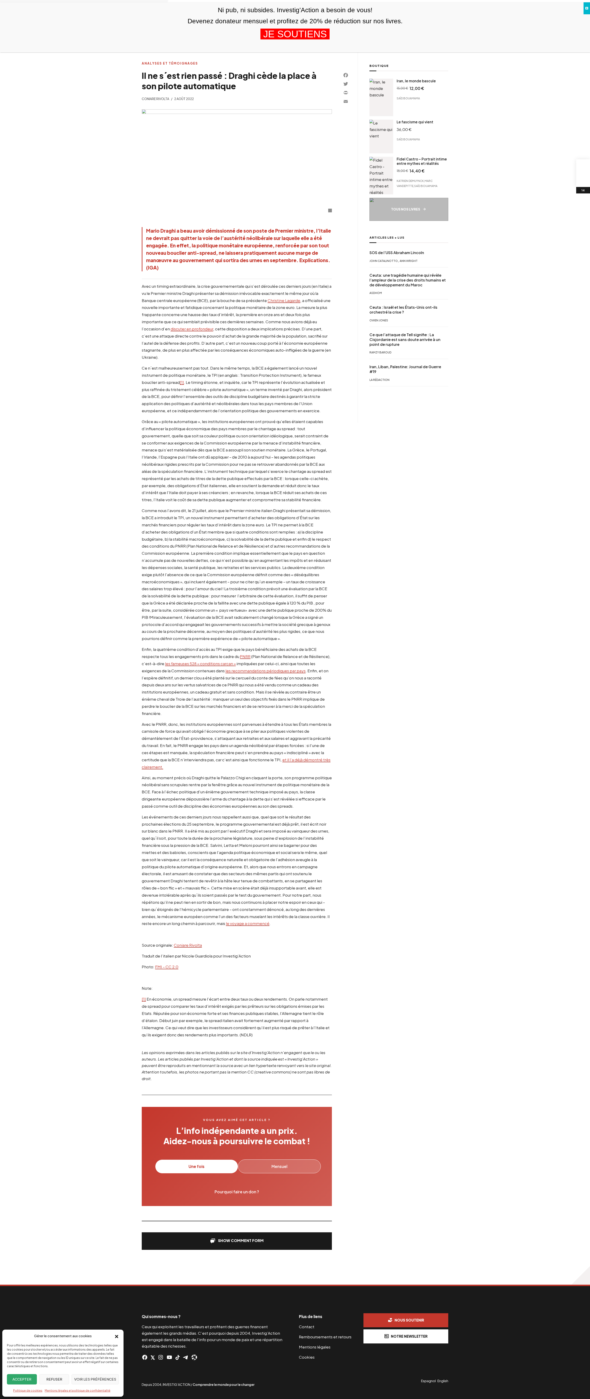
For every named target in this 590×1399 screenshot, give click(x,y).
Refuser (54, 1379)
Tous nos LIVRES (405, 209)
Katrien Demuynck (410, 180)
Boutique (379, 66)
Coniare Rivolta (155, 99)
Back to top (581, 1275)
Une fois (196, 1166)
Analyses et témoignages (170, 63)
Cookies (307, 1357)
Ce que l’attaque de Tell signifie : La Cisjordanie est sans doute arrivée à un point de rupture (404, 339)
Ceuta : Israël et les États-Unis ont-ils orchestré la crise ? (403, 310)
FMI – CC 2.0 (166, 966)
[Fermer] (587, 8)
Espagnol (428, 1381)
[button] (116, 1336)
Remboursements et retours (325, 1336)
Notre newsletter (409, 1336)
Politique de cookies (27, 1390)
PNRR (245, 656)
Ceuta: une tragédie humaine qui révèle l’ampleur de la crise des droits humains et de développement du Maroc (407, 280)
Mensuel (279, 1166)
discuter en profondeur (192, 328)
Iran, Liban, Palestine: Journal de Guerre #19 (405, 369)
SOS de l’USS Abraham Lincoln (396, 252)
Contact (306, 1326)
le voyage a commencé (247, 923)
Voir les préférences (95, 1379)
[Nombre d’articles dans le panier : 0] (583, 166)
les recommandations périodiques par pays (265, 670)
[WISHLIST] (583, 180)
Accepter (21, 1379)
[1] (182, 382)
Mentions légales (314, 1346)
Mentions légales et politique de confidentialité (77, 1390)
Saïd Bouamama (408, 98)
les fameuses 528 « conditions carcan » (200, 663)
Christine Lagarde (284, 300)
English (442, 1381)
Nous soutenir (409, 1320)
